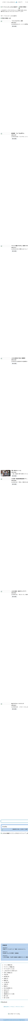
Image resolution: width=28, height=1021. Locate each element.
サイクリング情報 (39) (9, 967)
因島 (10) (6, 980)
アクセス (12, 1006)
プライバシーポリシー (19, 1006)
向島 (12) (6, 978)
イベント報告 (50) (8, 965)
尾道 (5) (5, 986)
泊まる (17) (6, 990)
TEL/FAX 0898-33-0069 (10, 1017)
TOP (2, 15)
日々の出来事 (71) (8, 988)
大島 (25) (6, 984)
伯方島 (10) (6, 976)
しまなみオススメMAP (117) (10, 970)
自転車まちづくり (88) (9, 994)
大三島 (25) (6, 982)
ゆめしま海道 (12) (8, 972)
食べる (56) (6, 997)
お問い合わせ (6, 1006)
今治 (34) (6, 974)
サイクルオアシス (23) (9, 969)
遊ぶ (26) (6, 996)
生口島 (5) (6, 992)
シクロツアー (20, 2)
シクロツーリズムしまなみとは (8, 2)
